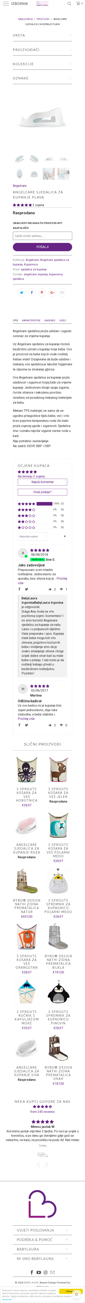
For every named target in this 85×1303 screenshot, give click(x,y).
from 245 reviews (42, 1112)
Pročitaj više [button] (26, 719)
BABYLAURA (31, 1282)
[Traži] (69, 3)
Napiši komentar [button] (42, 482)
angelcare (30, 274)
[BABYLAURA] (42, 4)
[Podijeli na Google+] (52, 292)
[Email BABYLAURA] (53, 1273)
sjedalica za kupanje (34, 269)
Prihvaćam (71, 1291)
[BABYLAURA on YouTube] (39, 1273)
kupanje (43, 274)
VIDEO (62, 320)
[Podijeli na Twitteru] (22, 292)
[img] (39, 550)
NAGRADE (49, 320)
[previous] (17, 116)
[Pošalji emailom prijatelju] (62, 292)
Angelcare (20, 186)
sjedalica (18, 279)
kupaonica (55, 274)
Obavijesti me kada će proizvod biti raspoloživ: (37, 226)
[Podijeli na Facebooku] (32, 292)
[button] (22, 205)
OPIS (15, 320)
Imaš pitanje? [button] (42, 492)
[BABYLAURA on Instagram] (46, 1273)
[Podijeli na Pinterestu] (42, 292)
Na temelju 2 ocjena (31, 476)
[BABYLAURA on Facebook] (32, 1273)
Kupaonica (31, 264)
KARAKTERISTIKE (31, 320)
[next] (68, 116)
